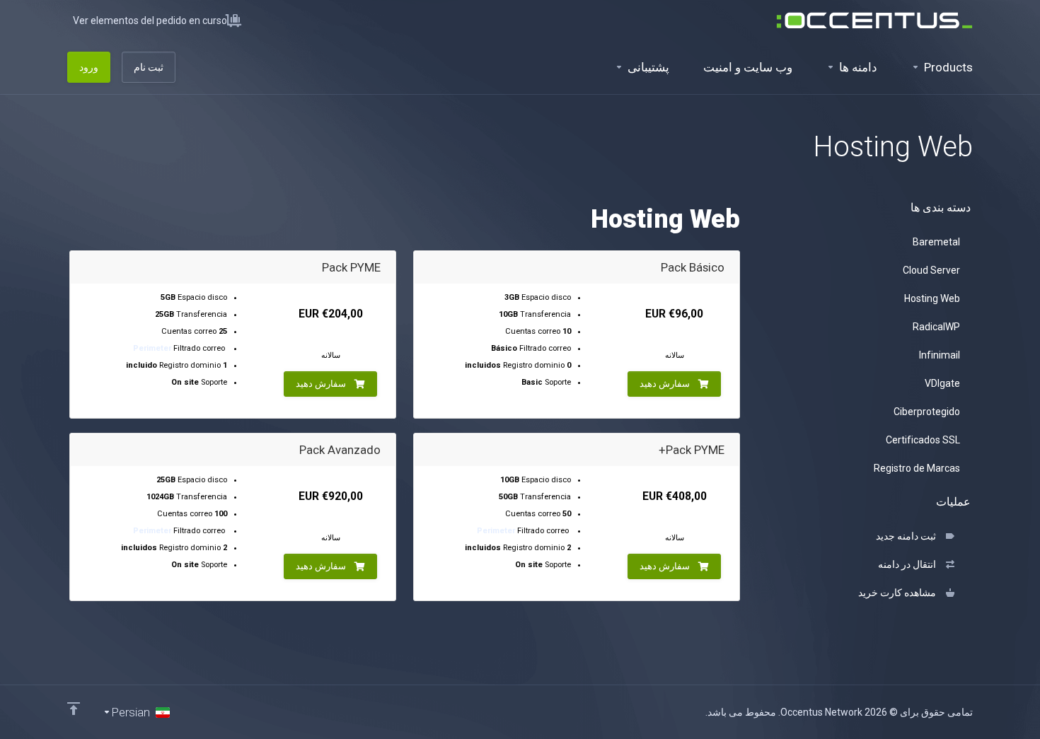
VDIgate (942, 383)
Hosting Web (932, 298)
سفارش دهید (665, 383)
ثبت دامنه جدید (908, 536)
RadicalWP (936, 326)
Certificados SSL (923, 440)
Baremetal (936, 242)
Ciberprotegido (927, 411)
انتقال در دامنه (909, 564)
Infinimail (939, 355)
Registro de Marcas (917, 468)
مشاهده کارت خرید (899, 592)
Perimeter (152, 348)
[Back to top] (73, 709)
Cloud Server (931, 270)
